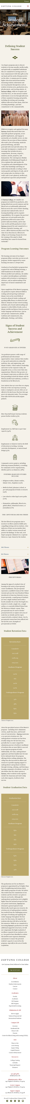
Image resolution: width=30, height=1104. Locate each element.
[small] (7, 1101)
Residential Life (15, 1028)
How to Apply (15, 1013)
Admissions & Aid (15, 1010)
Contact (15, 989)
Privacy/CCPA (22, 1098)
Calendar (15, 1062)
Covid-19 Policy (13, 1098)
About (15, 978)
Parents (15, 1033)
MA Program (15, 1003)
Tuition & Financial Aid (15, 1016)
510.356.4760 (15, 1074)
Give (15, 1040)
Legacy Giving (15, 1048)
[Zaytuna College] (11, 6)
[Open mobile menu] (28, 6)
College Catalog (15, 1060)
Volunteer (15, 1067)
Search (27, 1)
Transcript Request (15, 1065)
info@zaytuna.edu (15, 1075)
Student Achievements (15, 984)
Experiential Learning (15, 1006)
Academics (15, 993)
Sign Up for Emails (15, 970)
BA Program (15, 1001)
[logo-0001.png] (15, 960)
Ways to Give (15, 1043)
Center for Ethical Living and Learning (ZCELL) (15, 1035)
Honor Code (15, 1031)
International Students (15, 1018)
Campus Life (15, 1022)
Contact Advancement (15, 1052)
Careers (15, 986)
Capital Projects (15, 1050)
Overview (15, 1026)
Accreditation (15, 981)
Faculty (15, 996)
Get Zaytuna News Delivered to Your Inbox (15, 964)
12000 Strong (15, 1045)
